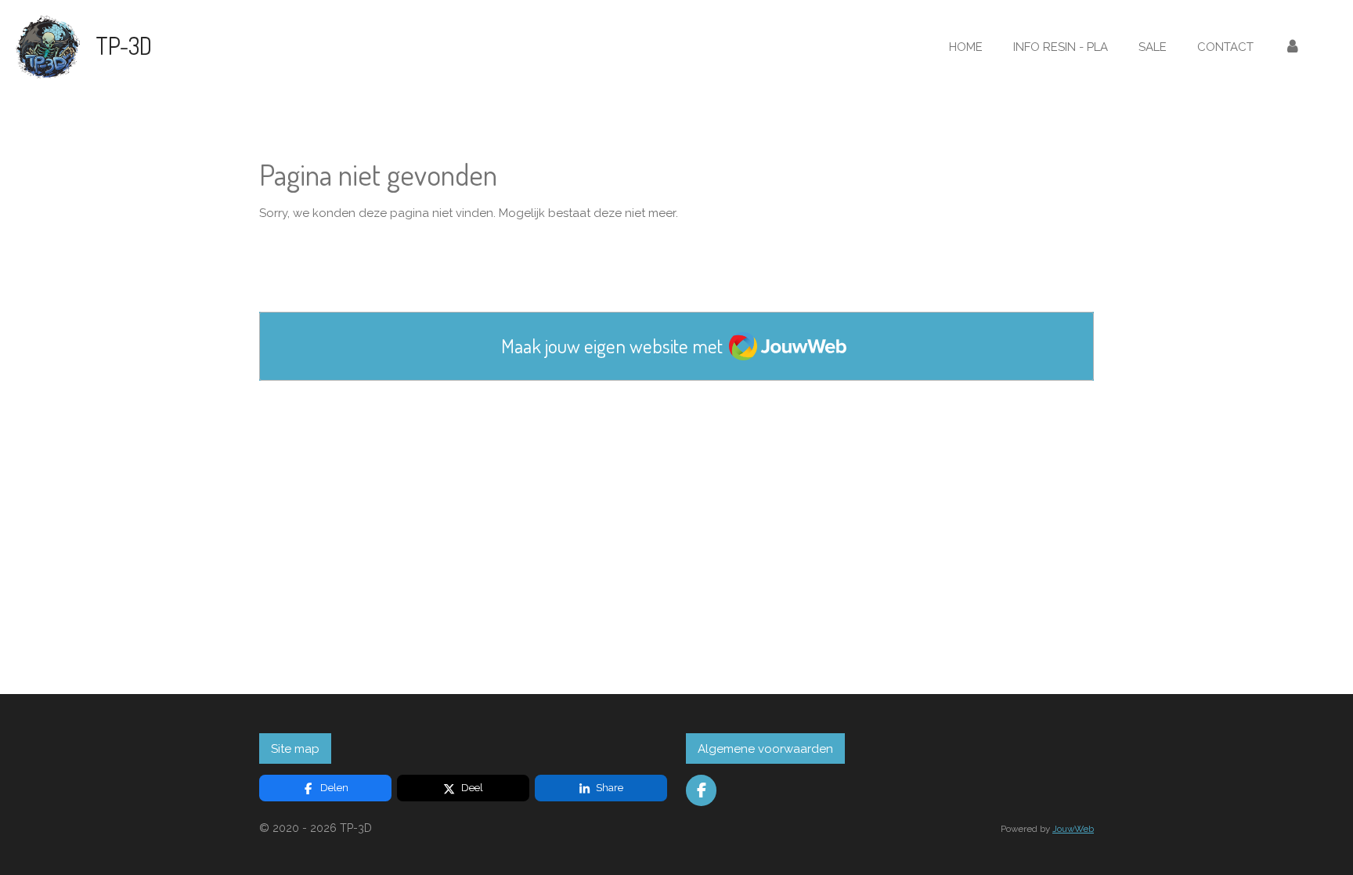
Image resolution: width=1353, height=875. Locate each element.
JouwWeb (1073, 828)
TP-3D (124, 45)
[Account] (1292, 47)
